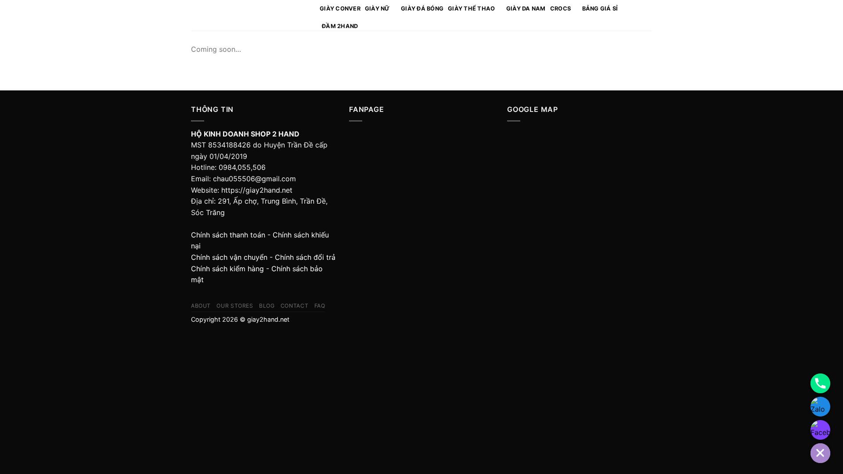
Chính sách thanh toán (228, 234)
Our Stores (234, 305)
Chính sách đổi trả (305, 257)
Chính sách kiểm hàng (227, 268)
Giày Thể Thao (471, 8)
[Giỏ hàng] (647, 15)
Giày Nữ (377, 8)
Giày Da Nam (526, 8)
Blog (266, 305)
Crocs (560, 8)
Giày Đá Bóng (422, 8)
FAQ (319, 305)
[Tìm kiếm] (635, 15)
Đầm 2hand (340, 26)
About (201, 305)
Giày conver (340, 8)
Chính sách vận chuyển (229, 257)
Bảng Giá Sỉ (600, 8)
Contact (294, 305)
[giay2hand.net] (248, 15)
